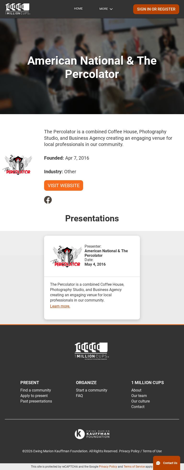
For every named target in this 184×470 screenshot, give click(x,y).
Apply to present (34, 395)
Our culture (140, 401)
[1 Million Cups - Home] (18, 9)
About (136, 390)
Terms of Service (134, 466)
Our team (139, 395)
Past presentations (36, 401)
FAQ (79, 395)
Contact (137, 406)
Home (78, 8)
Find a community (35, 390)
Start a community (91, 390)
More (103, 9)
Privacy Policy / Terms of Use (140, 451)
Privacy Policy (108, 466)
